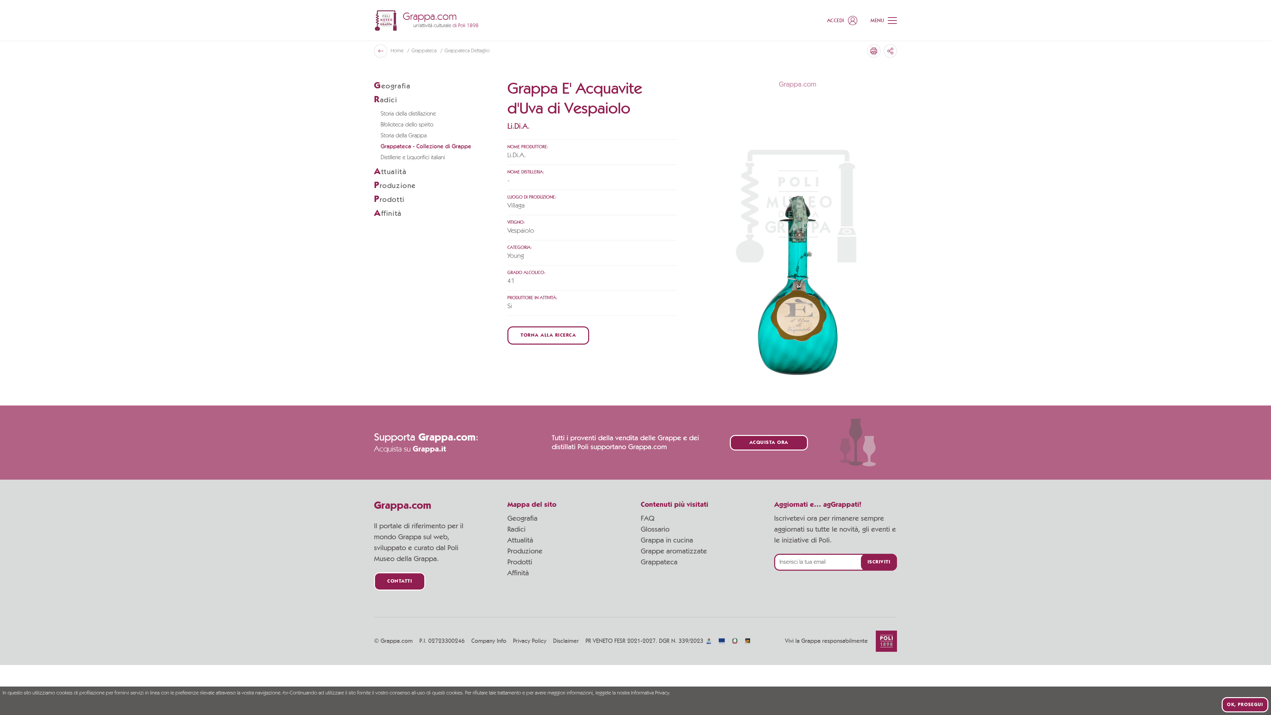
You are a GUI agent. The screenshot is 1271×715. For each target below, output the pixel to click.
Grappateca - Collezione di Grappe (426, 147)
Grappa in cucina (667, 540)
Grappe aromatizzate (674, 551)
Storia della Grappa (404, 136)
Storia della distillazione (408, 114)
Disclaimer (566, 641)
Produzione (524, 551)
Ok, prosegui (1245, 704)
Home (398, 51)
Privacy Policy (529, 641)
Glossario (655, 529)
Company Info (488, 641)
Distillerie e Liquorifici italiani (413, 158)
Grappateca (424, 51)
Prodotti (519, 562)
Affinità (518, 573)
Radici (516, 529)
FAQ (647, 518)
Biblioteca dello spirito (407, 125)
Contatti (399, 581)
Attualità (520, 540)
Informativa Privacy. (650, 693)
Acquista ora (768, 442)
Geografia (522, 518)
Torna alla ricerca (548, 335)
